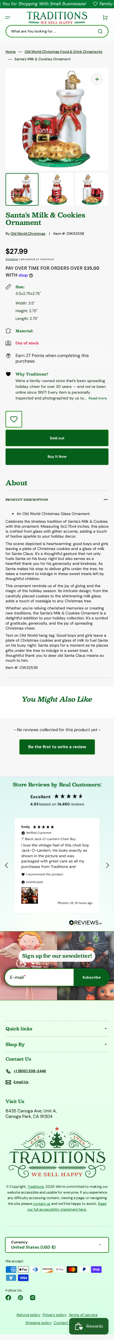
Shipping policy (38, 1322)
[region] (57, 866)
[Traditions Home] (56, 18)
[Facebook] (8, 1298)
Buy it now (57, 456)
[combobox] (57, 31)
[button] (8, 18)
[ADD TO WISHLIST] (14, 419)
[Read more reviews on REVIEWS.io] (85, 923)
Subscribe (91, 977)
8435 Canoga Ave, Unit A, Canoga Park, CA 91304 (31, 1114)
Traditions (36, 1186)
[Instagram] (33, 1298)
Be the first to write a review (57, 747)
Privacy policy (54, 1314)
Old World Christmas (28, 233)
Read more (98, 398)
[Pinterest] (20, 1298)
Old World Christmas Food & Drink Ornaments (63, 52)
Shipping (12, 259)
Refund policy (28, 1314)
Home (11, 52)
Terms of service (83, 1314)
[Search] (101, 31)
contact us (41, 1203)
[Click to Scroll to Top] (104, 1308)
